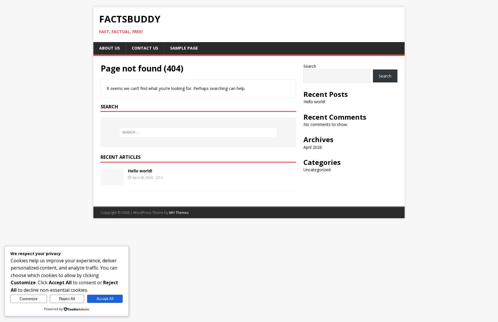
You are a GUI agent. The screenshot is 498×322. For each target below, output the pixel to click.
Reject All (67, 299)
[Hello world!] (112, 182)
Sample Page (184, 48)
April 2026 (312, 147)
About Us (109, 48)
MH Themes (178, 212)
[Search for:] (198, 132)
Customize (28, 299)
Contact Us (145, 48)
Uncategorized (317, 169)
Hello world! (140, 171)
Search (309, 66)
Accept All (105, 299)
